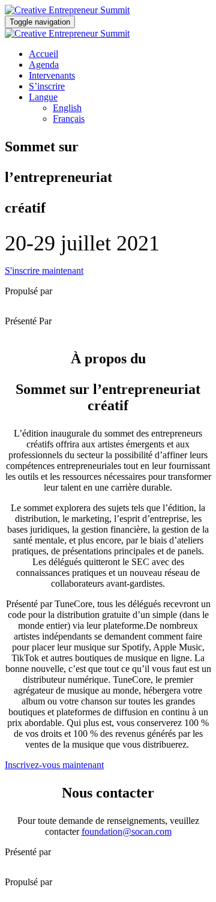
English (67, 108)
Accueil (43, 54)
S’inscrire (47, 86)
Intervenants (52, 75)
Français (69, 119)
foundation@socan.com (127, 831)
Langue (43, 97)
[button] (44, 270)
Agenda (44, 64)
